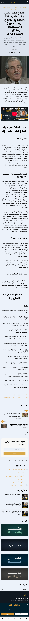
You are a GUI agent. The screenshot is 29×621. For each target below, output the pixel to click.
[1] (25, 496)
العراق (16, 395)
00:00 (26, 306)
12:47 (26, 336)
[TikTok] (9, 460)
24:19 (26, 356)
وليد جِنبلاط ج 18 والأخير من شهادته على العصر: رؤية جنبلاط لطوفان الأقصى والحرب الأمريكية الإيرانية (12, 504)
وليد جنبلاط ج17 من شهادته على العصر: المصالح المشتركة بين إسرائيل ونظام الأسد (11, 513)
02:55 (26, 317)
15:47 (26, 343)
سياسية (12, 7)
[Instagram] (19, 460)
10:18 (26, 330)
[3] (25, 513)
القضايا (16, 7)
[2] (25, 505)
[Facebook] (26, 460)
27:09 (26, 363)
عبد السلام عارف (23, 400)
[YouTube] (15, 460)
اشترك (14, 453)
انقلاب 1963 (21, 473)
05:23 (26, 323)
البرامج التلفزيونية (22, 7)
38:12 (26, 381)
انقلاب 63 (11, 395)
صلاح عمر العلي (14, 9)
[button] (27, 2)
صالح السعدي (7, 397)
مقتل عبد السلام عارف (18, 482)
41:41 (26, 385)
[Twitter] (22, 460)
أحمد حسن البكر (23, 395)
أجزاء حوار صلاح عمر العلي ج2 (18, 485)
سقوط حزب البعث (19, 479)
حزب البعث (24, 397)
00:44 (26, 310)
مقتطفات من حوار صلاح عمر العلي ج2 (15, 469)
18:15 (26, 350)
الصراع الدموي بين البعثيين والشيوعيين (14, 476)
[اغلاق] (27, 604)
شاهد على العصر (6, 7)
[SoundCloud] (12, 460)
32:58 (26, 374)
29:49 (26, 367)
